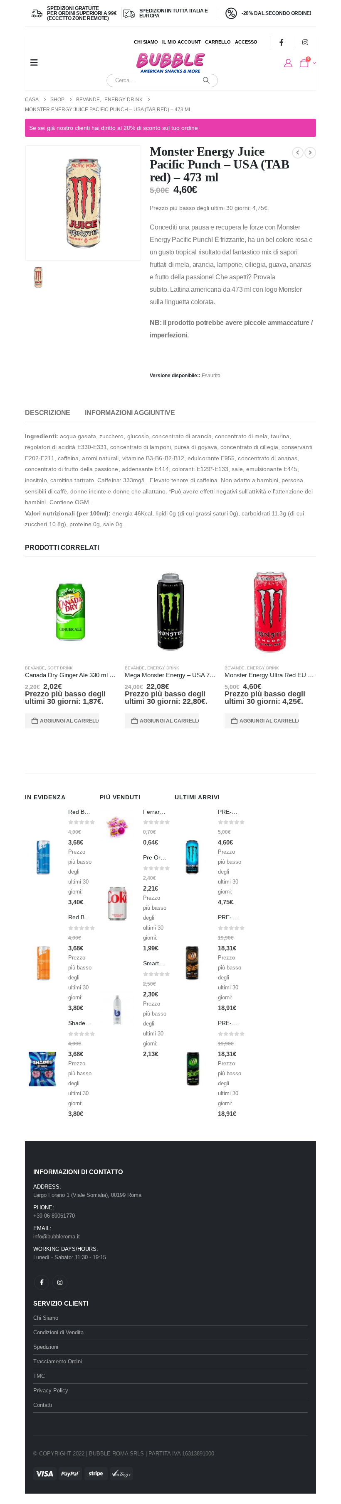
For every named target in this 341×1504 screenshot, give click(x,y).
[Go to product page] (70, 612)
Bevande (35, 668)
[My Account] (288, 63)
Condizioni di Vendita (58, 1332)
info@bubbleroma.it (56, 1236)
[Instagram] (305, 42)
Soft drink (60, 668)
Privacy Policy (50, 1390)
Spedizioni (45, 1347)
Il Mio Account (181, 41)
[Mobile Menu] (34, 63)
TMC (39, 1376)
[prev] (298, 153)
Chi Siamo (146, 41)
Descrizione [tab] (47, 412)
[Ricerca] (206, 80)
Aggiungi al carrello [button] (69, 721)
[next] (310, 153)
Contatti (42, 1405)
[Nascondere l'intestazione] (170, 63)
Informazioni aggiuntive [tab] (130, 412)
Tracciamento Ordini (57, 1361)
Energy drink (163, 668)
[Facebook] (281, 42)
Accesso (246, 41)
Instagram (59, 1282)
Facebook (41, 1282)
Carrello (218, 41)
